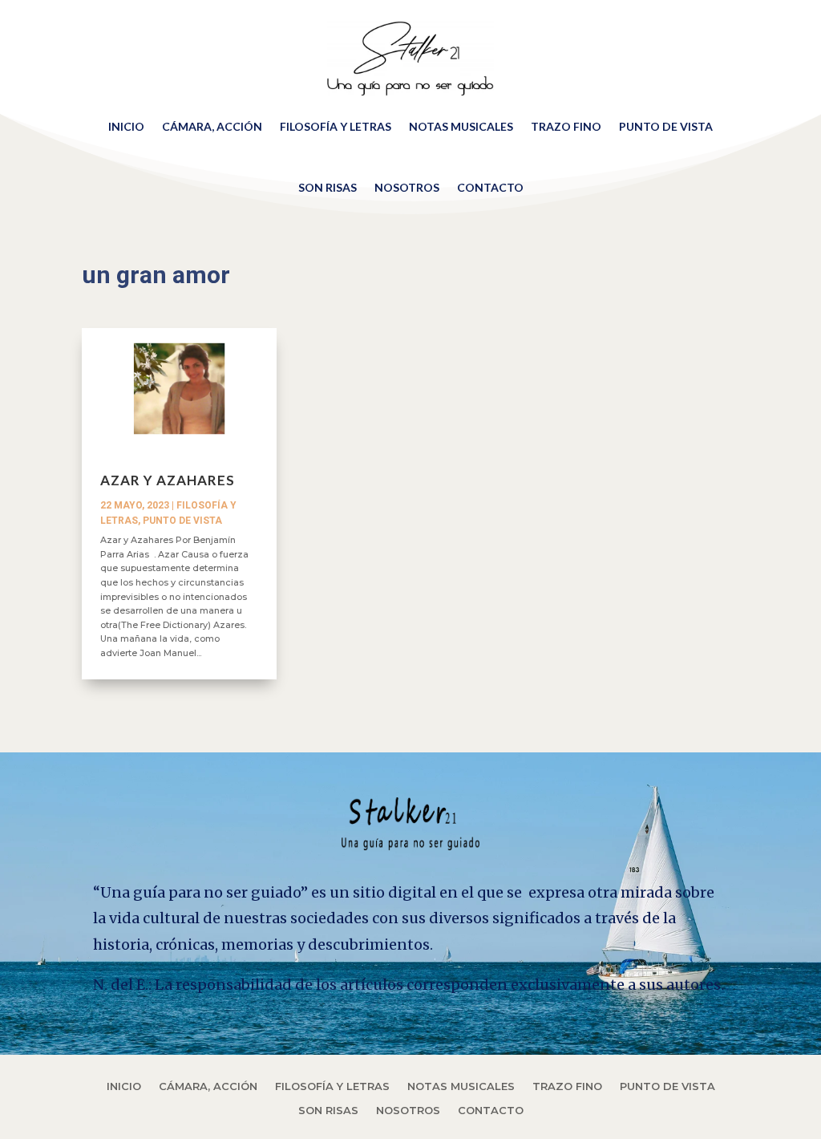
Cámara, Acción (212, 126)
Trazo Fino (566, 126)
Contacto (490, 187)
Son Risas (327, 187)
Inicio (126, 126)
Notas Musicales (461, 126)
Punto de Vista (666, 126)
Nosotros (406, 187)
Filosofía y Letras (335, 126)
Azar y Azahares (167, 480)
